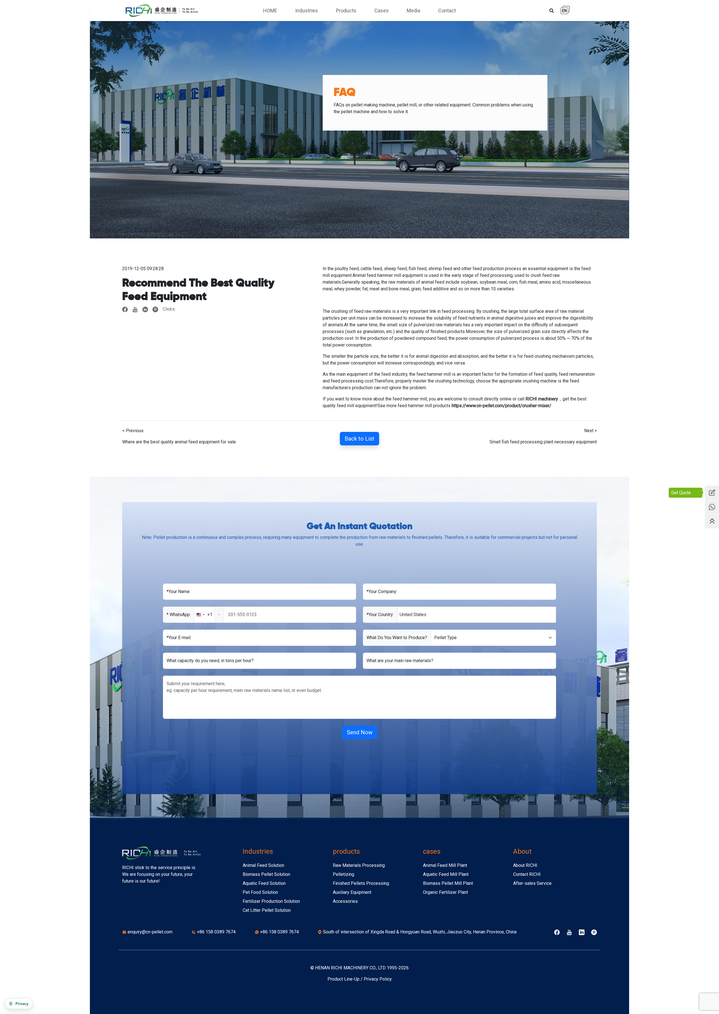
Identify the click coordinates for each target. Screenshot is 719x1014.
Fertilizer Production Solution (271, 901)
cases (431, 851)
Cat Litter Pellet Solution (267, 910)
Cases (381, 10)
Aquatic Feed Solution (264, 883)
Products (346, 10)
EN (564, 10)
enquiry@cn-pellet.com (150, 932)
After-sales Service (532, 883)
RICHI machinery (541, 399)
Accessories (345, 901)
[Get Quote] (712, 493)
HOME (270, 10)
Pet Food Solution (260, 892)
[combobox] (209, 615)
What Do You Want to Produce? (397, 637)
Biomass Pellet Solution (266, 874)
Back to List (359, 438)
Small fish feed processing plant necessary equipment (543, 442)
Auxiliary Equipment (352, 892)
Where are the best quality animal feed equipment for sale (179, 442)
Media (413, 10)
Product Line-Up (343, 979)
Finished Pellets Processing (361, 883)
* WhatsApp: (179, 614)
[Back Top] (712, 521)
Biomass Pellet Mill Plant (448, 883)
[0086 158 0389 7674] (712, 507)
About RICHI (525, 865)
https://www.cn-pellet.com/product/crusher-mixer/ (501, 405)
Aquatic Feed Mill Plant (445, 874)
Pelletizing (343, 874)
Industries (306, 10)
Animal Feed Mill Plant (445, 865)
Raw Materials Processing (359, 865)
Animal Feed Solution (263, 865)
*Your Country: (380, 614)
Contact (447, 10)
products (346, 851)
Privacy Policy (378, 979)
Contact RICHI (527, 874)
